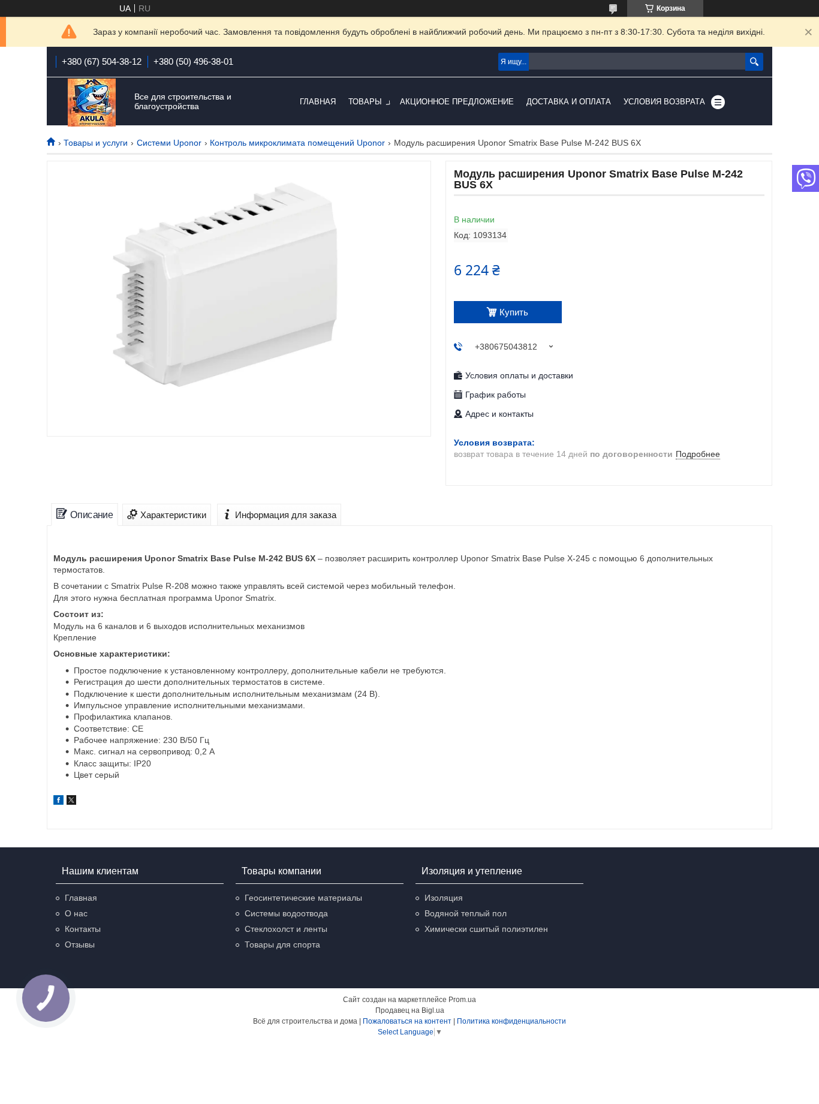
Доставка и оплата (568, 101)
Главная (318, 101)
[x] (71, 802)
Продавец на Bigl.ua (409, 1010)
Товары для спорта (282, 944)
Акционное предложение (457, 101)
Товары (365, 101)
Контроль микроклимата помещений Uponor (297, 143)
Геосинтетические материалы (303, 898)
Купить (513, 312)
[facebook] (58, 802)
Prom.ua (462, 999)
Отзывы (80, 944)
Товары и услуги (96, 143)
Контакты (83, 929)
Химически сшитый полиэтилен (486, 929)
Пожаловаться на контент (407, 1021)
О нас (76, 913)
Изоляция (443, 898)
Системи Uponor (169, 143)
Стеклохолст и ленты (286, 929)
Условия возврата (664, 101)
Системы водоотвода (286, 913)
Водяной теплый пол (465, 913)
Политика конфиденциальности (511, 1021)
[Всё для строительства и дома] (92, 102)
